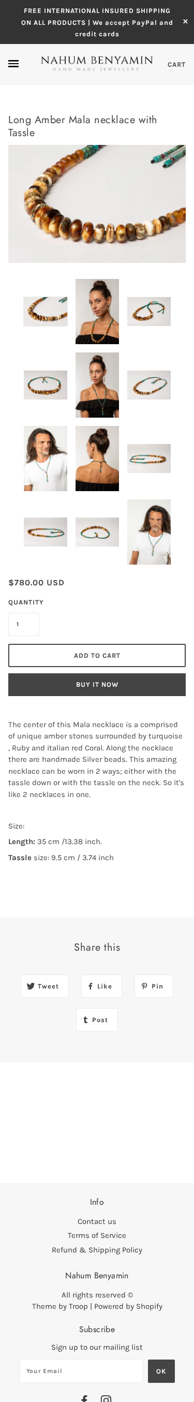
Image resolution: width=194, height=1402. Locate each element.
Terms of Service (97, 1235)
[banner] (97, 64)
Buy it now (97, 684)
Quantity (23, 602)
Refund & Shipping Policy (97, 1250)
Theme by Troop (60, 1306)
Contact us (97, 1221)
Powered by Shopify (128, 1306)
